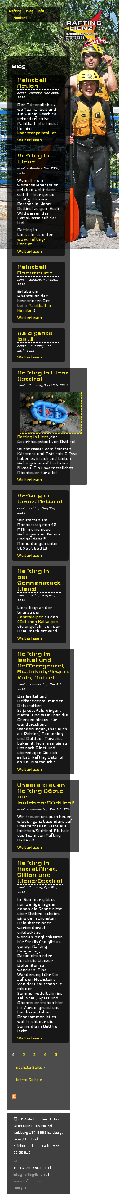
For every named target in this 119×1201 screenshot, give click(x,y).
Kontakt (20, 17)
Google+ (20, 1188)
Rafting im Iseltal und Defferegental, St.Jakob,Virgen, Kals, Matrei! (43, 665)
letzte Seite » (29, 1079)
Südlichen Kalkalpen (37, 621)
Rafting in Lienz (32, 436)
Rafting (15, 11)
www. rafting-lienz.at (31, 241)
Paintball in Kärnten (34, 308)
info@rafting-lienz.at (30, 1174)
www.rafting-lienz (29, 1181)
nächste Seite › (30, 1067)
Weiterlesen (29, 140)
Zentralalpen (30, 616)
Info (41, 11)
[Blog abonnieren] (14, 1104)
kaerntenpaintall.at (36, 132)
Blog (29, 11)
